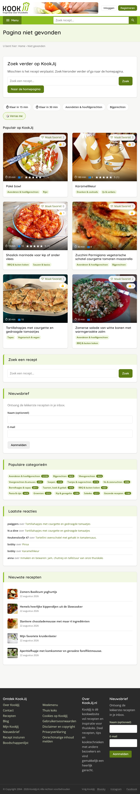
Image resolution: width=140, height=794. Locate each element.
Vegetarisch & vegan (29, 337)
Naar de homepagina (25, 89)
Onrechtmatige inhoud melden (58, 739)
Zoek (125, 81)
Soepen (55, 482)
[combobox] (91, 20)
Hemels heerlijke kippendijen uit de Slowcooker (51, 606)
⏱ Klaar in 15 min (17, 107)
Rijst (45, 191)
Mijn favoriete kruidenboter (38, 636)
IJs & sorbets (108, 191)
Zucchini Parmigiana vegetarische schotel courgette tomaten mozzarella (104, 257)
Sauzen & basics (41, 264)
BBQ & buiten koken (18, 264)
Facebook (132, 789)
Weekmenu (50, 705)
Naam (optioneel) (18, 412)
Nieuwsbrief (11, 732)
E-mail (11, 427)
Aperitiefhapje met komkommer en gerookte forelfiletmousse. (61, 651)
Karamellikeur (85, 186)
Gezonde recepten (117, 493)
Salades (91, 493)
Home (21, 46)
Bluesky (101, 789)
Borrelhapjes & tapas (23, 487)
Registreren (127, 8)
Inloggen (109, 8)
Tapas (10, 337)
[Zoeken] (133, 20)
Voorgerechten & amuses (25, 482)
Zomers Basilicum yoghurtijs (38, 592)
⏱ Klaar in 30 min (47, 107)
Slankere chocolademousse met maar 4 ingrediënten (55, 621)
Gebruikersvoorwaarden (59, 721)
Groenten (42, 493)
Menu (15, 20)
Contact (8, 710)
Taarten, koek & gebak (58, 487)
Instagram (116, 789)
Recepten (9, 716)
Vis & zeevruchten (116, 482)
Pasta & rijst (18, 493)
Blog (6, 721)
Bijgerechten (118, 107)
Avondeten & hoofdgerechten (83, 107)
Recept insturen (14, 737)
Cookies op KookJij (54, 716)
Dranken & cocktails (87, 191)
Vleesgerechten (90, 476)
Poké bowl (13, 186)
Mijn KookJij (11, 727)
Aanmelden (18, 445)
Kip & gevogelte (67, 493)
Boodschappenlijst (15, 743)
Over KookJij (11, 705)
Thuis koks (49, 710)
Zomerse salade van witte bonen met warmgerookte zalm (103, 329)
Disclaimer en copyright (58, 727)
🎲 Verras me (14, 116)
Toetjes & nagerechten (82, 482)
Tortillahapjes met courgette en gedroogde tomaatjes (29, 329)
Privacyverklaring (54, 732)
